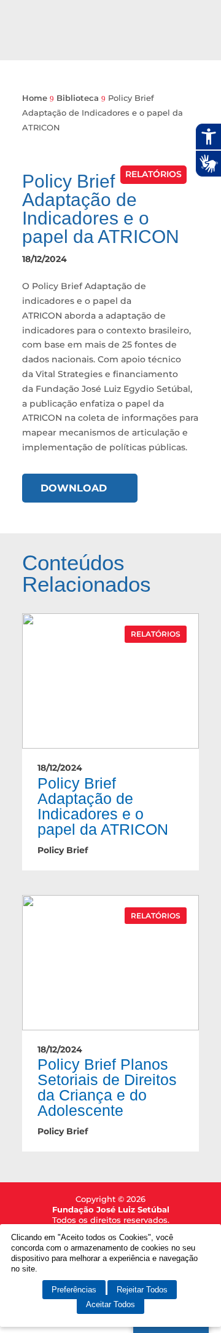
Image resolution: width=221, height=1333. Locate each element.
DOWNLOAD (74, 488)
